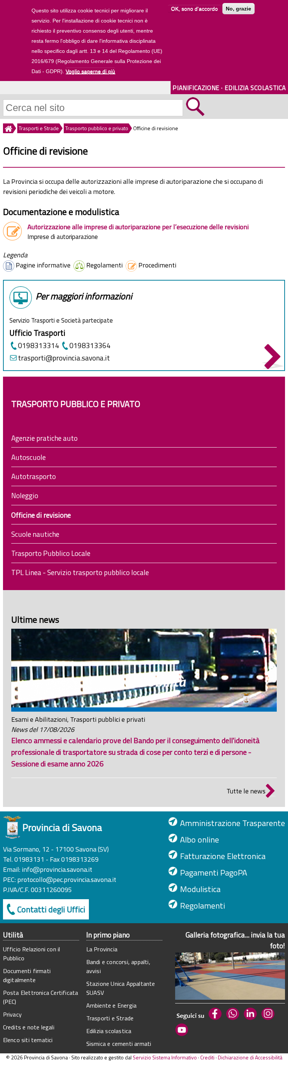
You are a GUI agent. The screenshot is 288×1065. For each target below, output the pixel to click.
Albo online (199, 839)
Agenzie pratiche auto (44, 438)
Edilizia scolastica (109, 1030)
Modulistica (200, 889)
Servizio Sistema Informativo (165, 1057)
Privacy (12, 1014)
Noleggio (24, 495)
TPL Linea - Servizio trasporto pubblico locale (80, 572)
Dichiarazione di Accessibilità (250, 1057)
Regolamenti (202, 905)
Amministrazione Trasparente (232, 823)
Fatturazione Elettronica (223, 856)
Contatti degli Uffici (51, 909)
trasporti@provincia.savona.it (64, 357)
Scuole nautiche (35, 534)
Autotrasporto (33, 476)
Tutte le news (246, 791)
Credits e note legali (28, 1027)
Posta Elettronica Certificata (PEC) (40, 997)
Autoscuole (28, 457)
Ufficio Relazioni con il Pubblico (31, 954)
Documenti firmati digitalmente (27, 975)
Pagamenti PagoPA (213, 872)
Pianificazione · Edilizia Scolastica (229, 87)
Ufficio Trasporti (37, 333)
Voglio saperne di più (90, 71)
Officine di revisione (41, 514)
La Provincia (101, 949)
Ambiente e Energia (111, 1005)
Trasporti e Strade (39, 128)
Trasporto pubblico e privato (96, 128)
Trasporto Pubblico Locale (50, 553)
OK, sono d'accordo (194, 9)
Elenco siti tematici (28, 1039)
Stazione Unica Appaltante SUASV (120, 988)
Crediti (207, 1057)
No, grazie (238, 9)
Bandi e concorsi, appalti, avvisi (118, 966)
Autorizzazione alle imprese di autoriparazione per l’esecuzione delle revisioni (138, 227)
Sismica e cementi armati (119, 1043)
